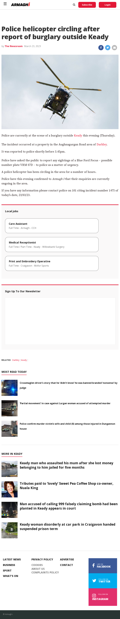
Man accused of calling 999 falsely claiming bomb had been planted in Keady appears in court (69, 506)
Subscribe (87, 4)
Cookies (37, 565)
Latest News (12, 559)
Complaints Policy (45, 572)
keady (24, 360)
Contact (66, 565)
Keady (78, 136)
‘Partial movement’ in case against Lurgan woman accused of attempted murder (65, 403)
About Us (38, 569)
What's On (10, 576)
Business (9, 565)
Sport (7, 570)
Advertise (67, 559)
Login (107, 4)
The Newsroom (14, 46)
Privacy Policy (42, 559)
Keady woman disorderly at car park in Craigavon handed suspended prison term (67, 526)
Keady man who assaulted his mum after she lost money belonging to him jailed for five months (66, 465)
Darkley (102, 144)
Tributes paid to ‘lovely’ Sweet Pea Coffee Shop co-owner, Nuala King (66, 485)
